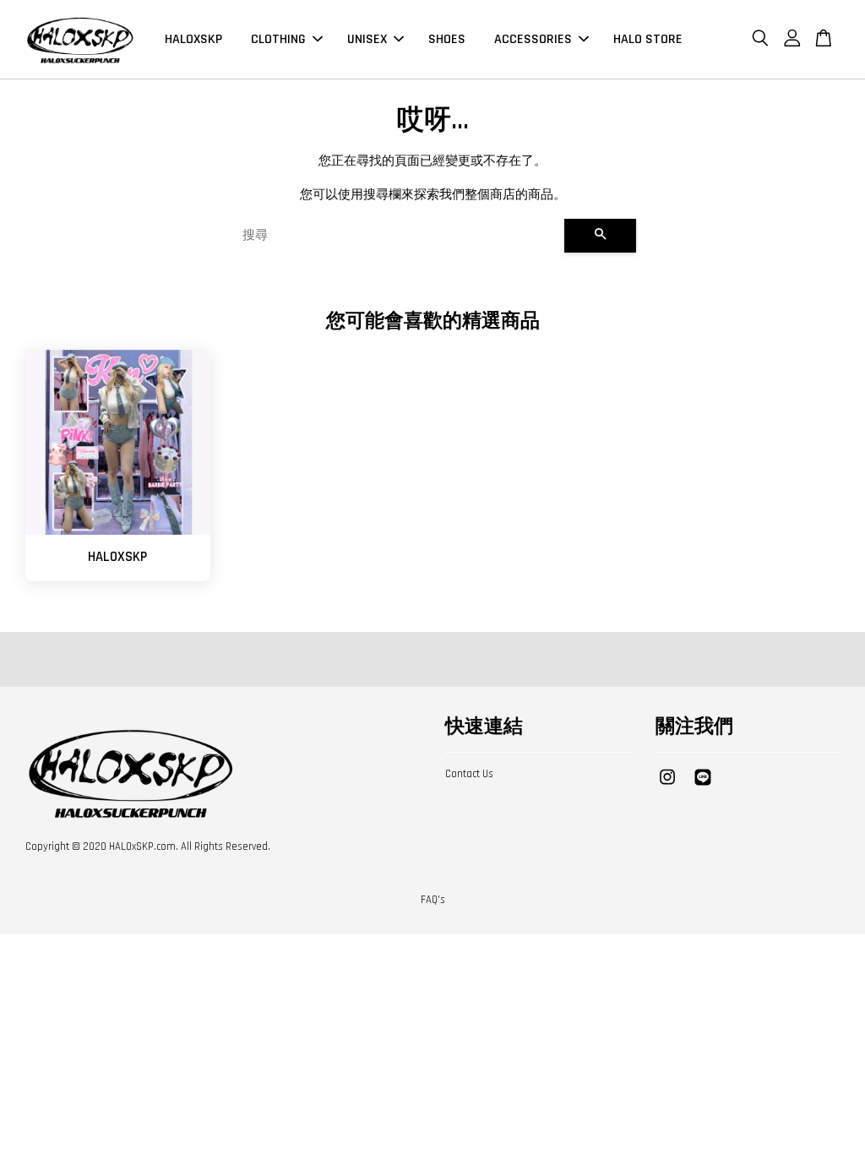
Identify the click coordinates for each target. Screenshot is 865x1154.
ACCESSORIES (533, 39)
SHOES (446, 39)
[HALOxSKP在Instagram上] (667, 785)
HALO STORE (648, 39)
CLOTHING (278, 39)
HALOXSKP (193, 39)
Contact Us (469, 774)
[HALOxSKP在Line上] (703, 785)
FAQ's (433, 899)
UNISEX (367, 39)
